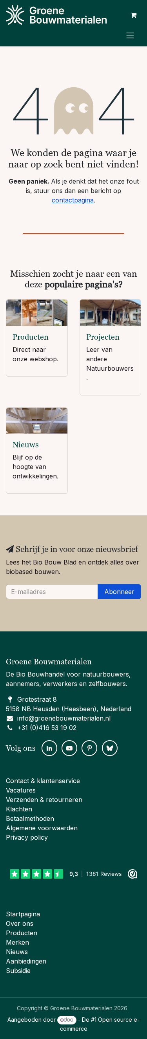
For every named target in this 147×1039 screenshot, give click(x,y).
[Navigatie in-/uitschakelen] (130, 35)
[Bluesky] (110, 748)
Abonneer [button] (119, 592)
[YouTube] (69, 748)
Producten (31, 337)
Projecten (103, 337)
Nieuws (26, 444)
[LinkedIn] (49, 748)
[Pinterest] (89, 748)
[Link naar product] (36, 313)
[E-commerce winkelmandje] (133, 15)
